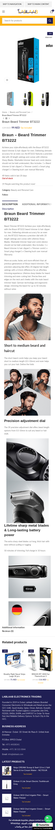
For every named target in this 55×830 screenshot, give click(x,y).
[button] (22, 651)
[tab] (10, 204)
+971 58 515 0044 (17, 749)
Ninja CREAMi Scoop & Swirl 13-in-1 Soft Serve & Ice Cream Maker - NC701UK (31, 768)
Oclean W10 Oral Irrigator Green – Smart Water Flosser (31, 810)
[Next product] (9, 118)
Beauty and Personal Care (20, 112)
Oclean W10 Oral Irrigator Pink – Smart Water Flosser (30, 796)
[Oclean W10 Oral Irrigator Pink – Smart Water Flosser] (6, 798)
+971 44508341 (13, 745)
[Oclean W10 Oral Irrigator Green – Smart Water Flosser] (6, 812)
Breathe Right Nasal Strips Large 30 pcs (14, 675)
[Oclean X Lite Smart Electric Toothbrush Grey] (6, 784)
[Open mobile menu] (3, 11)
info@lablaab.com (15, 754)
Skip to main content (38, 4)
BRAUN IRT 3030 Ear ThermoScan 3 (41, 675)
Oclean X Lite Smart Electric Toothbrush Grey (31, 782)
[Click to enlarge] (7, 80)
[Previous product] (3, 118)
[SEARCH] (50, 21)
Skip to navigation (12, 4)
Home (4, 112)
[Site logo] (27, 12)
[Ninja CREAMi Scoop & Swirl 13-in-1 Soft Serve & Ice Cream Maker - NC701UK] (6, 771)
